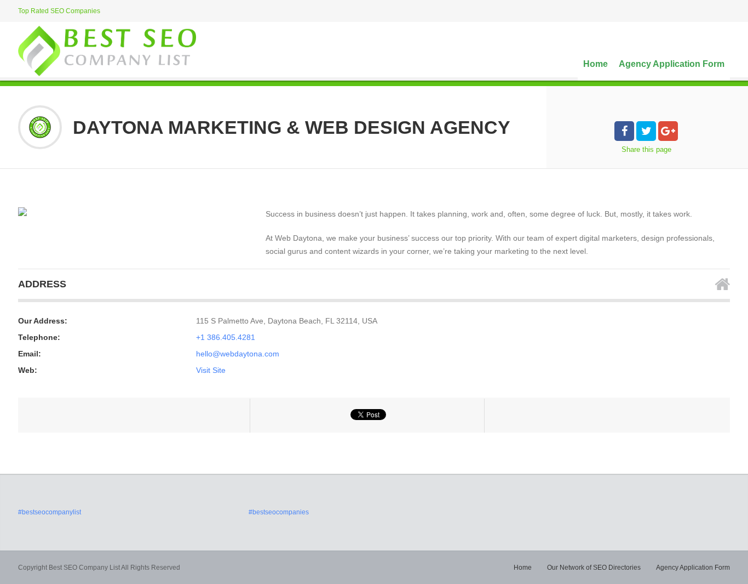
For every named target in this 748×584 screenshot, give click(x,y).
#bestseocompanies (279, 512)
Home (595, 64)
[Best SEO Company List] (107, 51)
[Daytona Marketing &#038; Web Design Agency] (22, 211)
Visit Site (211, 370)
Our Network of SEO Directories (594, 567)
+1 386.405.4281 (225, 337)
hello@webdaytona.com (237, 353)
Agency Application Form (671, 64)
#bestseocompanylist (49, 512)
